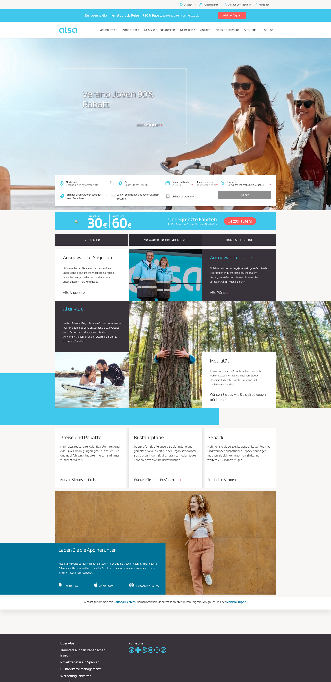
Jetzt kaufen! (240, 221)
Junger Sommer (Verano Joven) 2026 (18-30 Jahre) (138, 196)
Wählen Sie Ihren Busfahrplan (156, 480)
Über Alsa (67, 643)
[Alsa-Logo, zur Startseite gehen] (68, 30)
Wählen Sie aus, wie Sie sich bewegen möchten (238, 397)
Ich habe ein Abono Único (185, 196)
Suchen (244, 195)
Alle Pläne (218, 292)
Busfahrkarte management (80, 669)
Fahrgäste (232, 182)
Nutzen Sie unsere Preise (79, 480)
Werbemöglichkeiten (76, 676)
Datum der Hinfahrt (181, 182)
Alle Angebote (74, 292)
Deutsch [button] (188, 4)
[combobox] (85, 183)
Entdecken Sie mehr (222, 480)
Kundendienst (211, 4)
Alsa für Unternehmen (239, 4)
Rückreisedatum (205, 182)
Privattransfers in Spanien (79, 662)
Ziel (126, 182)
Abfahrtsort (71, 182)
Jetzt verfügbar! (232, 15)
